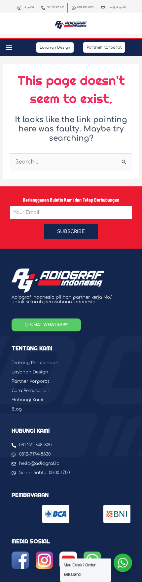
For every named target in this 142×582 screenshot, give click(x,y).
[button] (8, 47)
